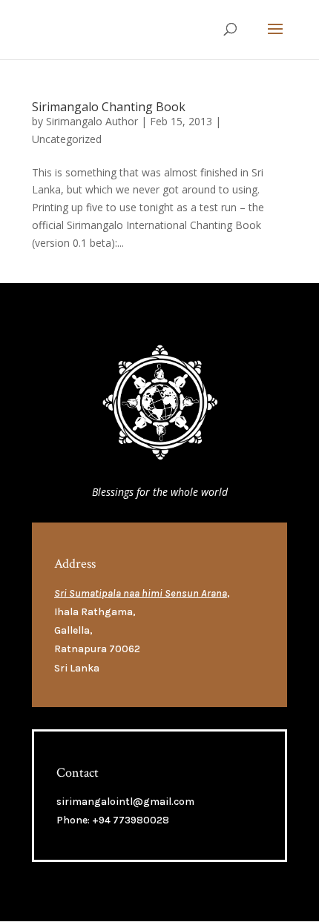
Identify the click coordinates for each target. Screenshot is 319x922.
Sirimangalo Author (92, 121)
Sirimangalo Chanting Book (108, 107)
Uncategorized (67, 139)
